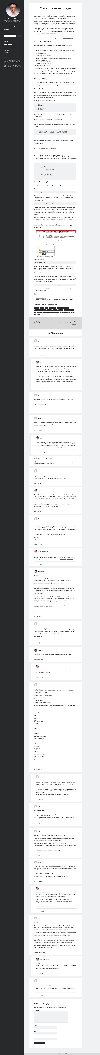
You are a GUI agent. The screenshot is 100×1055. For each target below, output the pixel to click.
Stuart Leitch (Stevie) (43, 551)
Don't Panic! (13, 19)
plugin (37, 312)
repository (49, 312)
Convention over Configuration (57, 82)
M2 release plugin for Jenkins (66, 559)
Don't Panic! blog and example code (10, 60)
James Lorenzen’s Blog (41, 299)
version (37, 314)
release (42, 312)
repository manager (38, 158)
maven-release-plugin (69, 310)
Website (36, 1036)
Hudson (43, 33)
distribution (66, 307)
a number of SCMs (48, 124)
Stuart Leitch (42, 777)
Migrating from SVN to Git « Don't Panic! (43, 458)
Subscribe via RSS (8, 29)
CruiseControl (53, 33)
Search (5, 33)
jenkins (55, 310)
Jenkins (47, 33)
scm (54, 312)
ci (46, 307)
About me (6, 50)
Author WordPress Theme (57, 1053)
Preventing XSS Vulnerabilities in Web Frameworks (67, 323)
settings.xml (47, 219)
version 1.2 (47, 672)
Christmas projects (8, 52)
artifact (37, 307)
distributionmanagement (40, 310)
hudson (49, 310)
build (42, 307)
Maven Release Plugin (41, 298)
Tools (55, 304)
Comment (36, 1010)
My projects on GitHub (9, 26)
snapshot (60, 312)
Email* (35, 1031)
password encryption (39, 220)
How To (42, 304)
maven (60, 310)
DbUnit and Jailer (38, 322)
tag (72, 312)
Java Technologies (49, 304)
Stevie (41, 362)
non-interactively (58, 276)
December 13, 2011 (58, 10)
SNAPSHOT (44, 21)
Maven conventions (57, 92)
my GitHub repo (61, 670)
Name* (35, 1025)
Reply (42, 355)
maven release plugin (68, 38)
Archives (6, 41)
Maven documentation (61, 47)
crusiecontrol (52, 307)
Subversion (58, 124)
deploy (59, 307)
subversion (67, 312)
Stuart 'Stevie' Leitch (7, 61)
